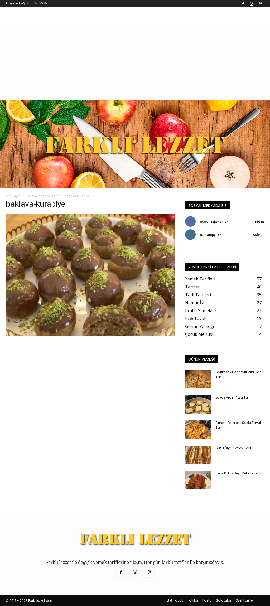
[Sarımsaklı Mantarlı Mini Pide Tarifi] (198, 379)
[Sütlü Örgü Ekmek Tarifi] (198, 455)
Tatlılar (192, 600)
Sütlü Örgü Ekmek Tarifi (234, 448)
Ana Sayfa (13, 196)
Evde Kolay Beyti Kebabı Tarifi (239, 473)
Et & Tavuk (175, 600)
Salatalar (223, 600)
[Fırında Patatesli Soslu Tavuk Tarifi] (198, 429)
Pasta (207, 600)
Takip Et (257, 235)
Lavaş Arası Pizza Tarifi (234, 397)
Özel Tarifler (244, 600)
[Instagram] (251, 3)
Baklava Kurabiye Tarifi (42, 196)
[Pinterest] (260, 3)
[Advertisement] (135, 61)
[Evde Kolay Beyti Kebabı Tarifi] (198, 480)
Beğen (259, 222)
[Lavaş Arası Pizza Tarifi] (198, 404)
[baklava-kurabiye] (90, 334)
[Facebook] (243, 3)
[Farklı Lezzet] (135, 144)
